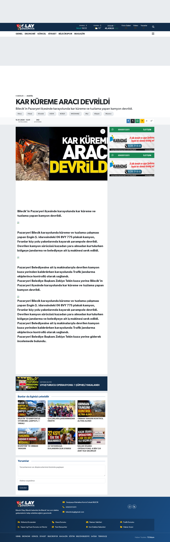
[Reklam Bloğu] (133, 142)
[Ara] (153, 27)
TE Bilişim (150, 537)
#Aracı (20, 114)
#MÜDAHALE (75, 114)
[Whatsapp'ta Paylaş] (137, 121)
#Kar (86, 114)
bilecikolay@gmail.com (75, 512)
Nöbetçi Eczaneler (28, 522)
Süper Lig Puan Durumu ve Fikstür (34, 527)
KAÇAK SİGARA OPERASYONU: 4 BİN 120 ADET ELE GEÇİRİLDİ (89, 448)
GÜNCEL (41, 34)
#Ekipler (96, 114)
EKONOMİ (30, 34)
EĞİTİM (72, 536)
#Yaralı (30, 114)
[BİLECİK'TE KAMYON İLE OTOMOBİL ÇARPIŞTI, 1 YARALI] (32, 408)
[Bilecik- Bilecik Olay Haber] (25, 27)
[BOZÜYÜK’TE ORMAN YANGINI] (32, 436)
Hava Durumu (60, 522)
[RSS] (134, 507)
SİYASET (52, 34)
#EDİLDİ (62, 114)
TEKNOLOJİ (102, 536)
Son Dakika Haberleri (97, 527)
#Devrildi (41, 114)
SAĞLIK (94, 536)
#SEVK (52, 114)
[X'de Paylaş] (133, 121)
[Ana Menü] (153, 34)
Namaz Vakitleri (95, 522)
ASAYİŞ (30, 96)
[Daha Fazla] (142, 121)
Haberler (20, 96)
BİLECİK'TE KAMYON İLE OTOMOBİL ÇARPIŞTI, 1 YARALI (29, 421)
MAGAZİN (79, 34)
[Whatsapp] (130, 507)
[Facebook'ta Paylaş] (128, 121)
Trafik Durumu (128, 522)
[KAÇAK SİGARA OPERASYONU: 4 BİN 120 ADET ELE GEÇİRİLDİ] (91, 436)
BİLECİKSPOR (65, 34)
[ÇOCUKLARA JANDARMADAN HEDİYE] (61, 408)
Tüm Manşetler (61, 527)
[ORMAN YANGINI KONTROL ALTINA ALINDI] (91, 408)
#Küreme (108, 114)
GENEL (19, 34)
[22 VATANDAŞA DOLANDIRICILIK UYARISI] (61, 436)
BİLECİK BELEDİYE (82, 536)
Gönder (23, 488)
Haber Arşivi (128, 527)
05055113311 (71, 507)
